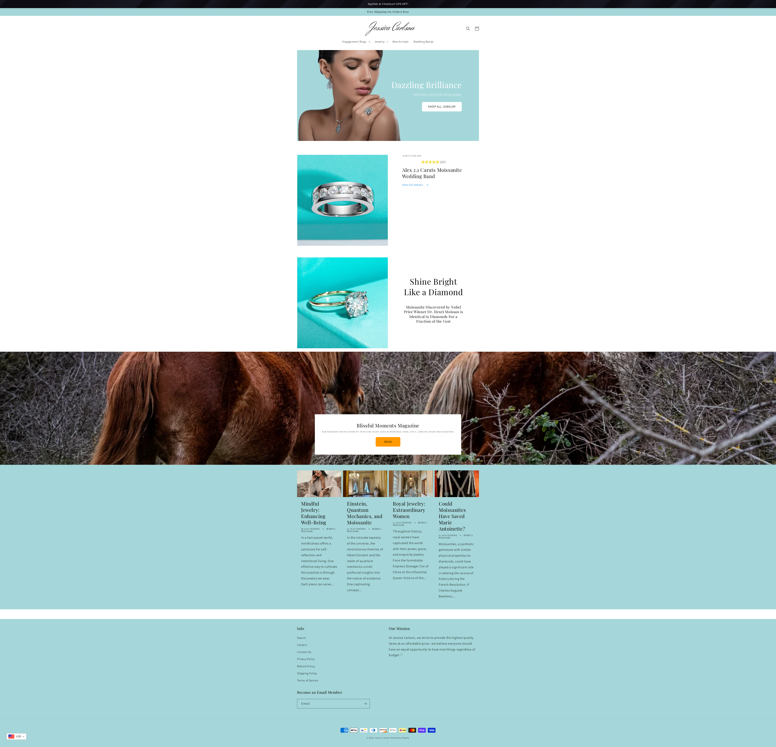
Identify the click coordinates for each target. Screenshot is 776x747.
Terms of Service (307, 680)
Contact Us (304, 652)
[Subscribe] (365, 703)
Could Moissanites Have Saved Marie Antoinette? (452, 516)
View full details (413, 185)
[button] (356, 41)
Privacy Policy (306, 659)
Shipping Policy (307, 673)
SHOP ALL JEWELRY (442, 106)
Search (301, 638)
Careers (302, 645)
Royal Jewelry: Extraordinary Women (409, 509)
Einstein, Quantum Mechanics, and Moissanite (364, 513)
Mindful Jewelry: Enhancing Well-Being (313, 513)
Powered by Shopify (399, 738)
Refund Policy (306, 666)
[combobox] (16, 736)
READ (388, 442)
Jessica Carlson (381, 738)
